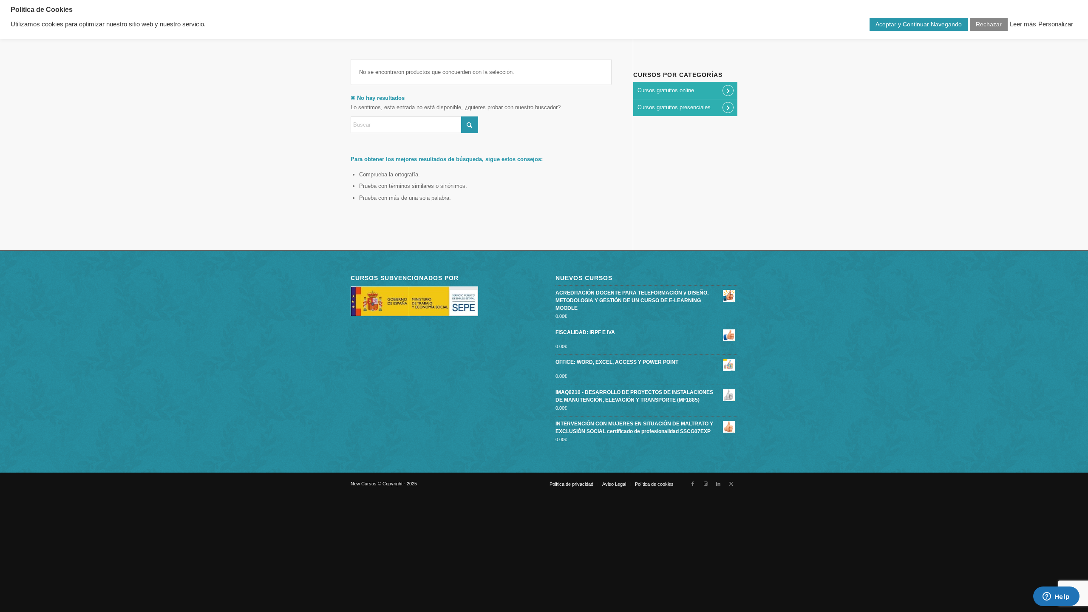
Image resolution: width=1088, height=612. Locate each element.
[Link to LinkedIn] (718, 483)
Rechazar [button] (989, 24)
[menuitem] (571, 484)
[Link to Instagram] (705, 483)
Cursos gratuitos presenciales (674, 107)
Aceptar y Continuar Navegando (919, 24)
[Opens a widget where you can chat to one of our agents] (1056, 597)
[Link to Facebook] (692, 483)
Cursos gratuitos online (666, 90)
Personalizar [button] (1055, 24)
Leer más (1023, 24)
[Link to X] (731, 483)
